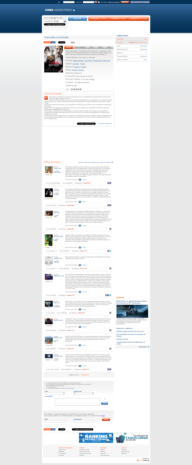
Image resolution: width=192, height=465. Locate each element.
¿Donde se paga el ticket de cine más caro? (130, 331)
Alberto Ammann (78, 61)
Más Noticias (143, 347)
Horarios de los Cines (85, 453)
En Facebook (62, 453)
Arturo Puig (106, 61)
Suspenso (76, 64)
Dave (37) (57, 302)
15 (78, 375)
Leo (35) (56, 190)
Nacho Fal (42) (58, 320)
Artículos (102, 451)
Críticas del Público (52, 162)
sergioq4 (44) (58, 258)
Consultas (124, 449)
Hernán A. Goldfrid (80, 67)
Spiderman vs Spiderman (124, 328)
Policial (82, 64)
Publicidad (61, 451)
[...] (106, 54)
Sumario (68, 47)
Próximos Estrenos (84, 451)
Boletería (81, 455)
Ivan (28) (56, 212)
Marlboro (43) (58, 337)
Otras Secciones (104, 455)
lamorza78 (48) (58, 236)
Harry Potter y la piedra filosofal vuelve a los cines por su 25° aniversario (131, 302)
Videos (100, 47)
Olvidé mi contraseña (113, 2)
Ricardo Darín (97, 61)
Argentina (81, 70)
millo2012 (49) (58, 356)
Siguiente (84, 375)
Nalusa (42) (57, 168)
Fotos (91, 47)
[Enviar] (104, 403)
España (74, 70)
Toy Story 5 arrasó (122, 339)
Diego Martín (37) (59, 276)
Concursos (103, 453)
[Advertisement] (108, 27)
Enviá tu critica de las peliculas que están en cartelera (95, 162)
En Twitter (61, 455)
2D (75, 85)
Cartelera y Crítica (84, 449)
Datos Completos (80, 47)
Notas (109, 47)
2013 (92, 79)
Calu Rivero (88, 61)
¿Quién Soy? (62, 449)
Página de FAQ (125, 451)
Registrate (125, 2)
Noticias (102, 449)
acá (103, 415)
